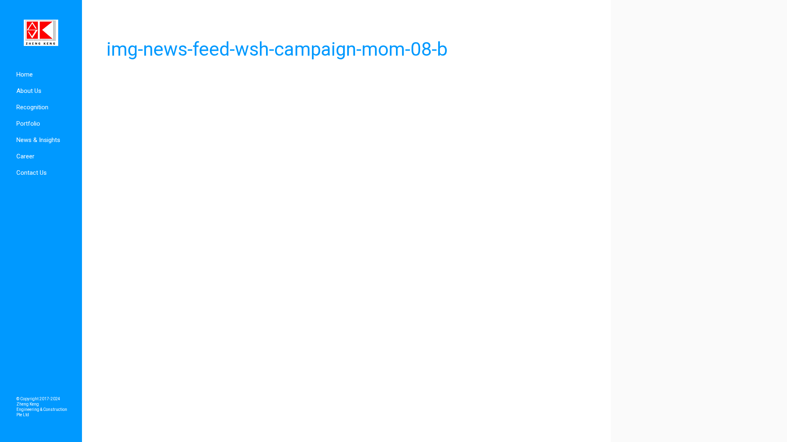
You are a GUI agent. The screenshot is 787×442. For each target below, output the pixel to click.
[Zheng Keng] (41, 33)
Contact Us (31, 172)
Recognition (32, 107)
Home (24, 74)
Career (25, 156)
